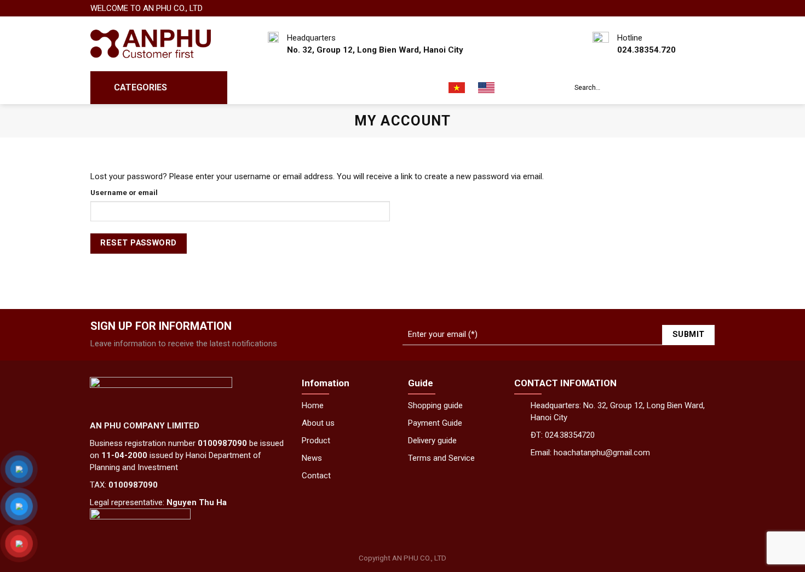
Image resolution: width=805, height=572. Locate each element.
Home (313, 405)
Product (316, 440)
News (373, 87)
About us (293, 87)
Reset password (138, 243)
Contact (416, 87)
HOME (249, 87)
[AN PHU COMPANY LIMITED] (150, 44)
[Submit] (703, 87)
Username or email (124, 192)
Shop (337, 87)
